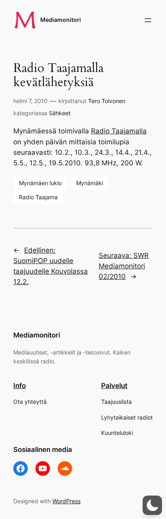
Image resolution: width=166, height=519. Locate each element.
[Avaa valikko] (148, 20)
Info (19, 386)
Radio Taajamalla (119, 131)
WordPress (66, 501)
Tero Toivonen (106, 100)
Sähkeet (60, 113)
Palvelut (114, 386)
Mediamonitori (60, 19)
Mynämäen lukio (40, 182)
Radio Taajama (38, 197)
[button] (152, 505)
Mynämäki (89, 182)
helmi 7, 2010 (30, 100)
